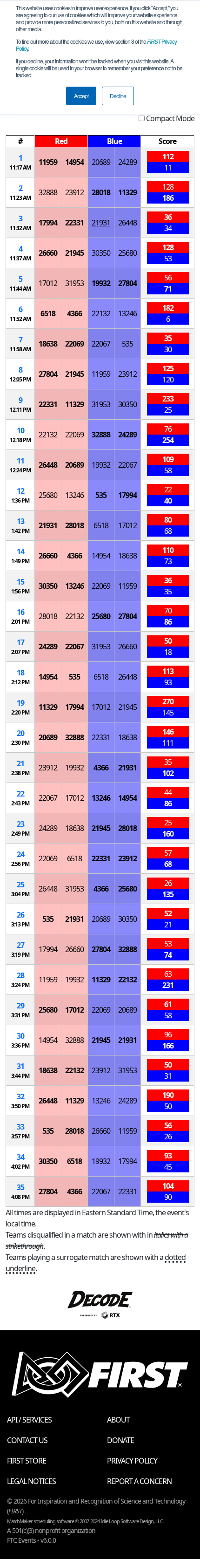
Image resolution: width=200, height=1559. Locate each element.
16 (20, 612)
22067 (101, 344)
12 (20, 491)
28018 (101, 192)
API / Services (29, 1420)
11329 (127, 192)
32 (20, 1096)
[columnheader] (20, 141)
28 (20, 975)
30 (20, 1036)
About (118, 1420)
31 (20, 1066)
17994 (48, 223)
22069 (74, 344)
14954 (74, 162)
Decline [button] (118, 96)
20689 (101, 162)
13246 (127, 313)
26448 (127, 223)
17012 (48, 283)
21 (20, 763)
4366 (74, 313)
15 (20, 582)
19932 (101, 283)
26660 (48, 253)
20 (20, 733)
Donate (120, 1440)
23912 (74, 192)
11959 (48, 162)
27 (20, 945)
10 (20, 430)
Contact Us (27, 1440)
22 (20, 794)
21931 (101, 223)
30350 (101, 253)
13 (20, 521)
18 (20, 672)
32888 (48, 192)
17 (20, 642)
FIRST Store (26, 1461)
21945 (74, 253)
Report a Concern (139, 1481)
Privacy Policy (132, 1461)
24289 (127, 162)
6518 (47, 313)
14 (20, 551)
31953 (74, 283)
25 (20, 884)
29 (20, 1006)
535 (127, 344)
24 (20, 854)
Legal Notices (31, 1481)
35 (20, 1187)
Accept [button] (81, 96)
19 (20, 703)
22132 (101, 313)
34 (20, 1157)
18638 (48, 344)
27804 (127, 283)
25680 (127, 253)
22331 (74, 223)
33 (20, 1127)
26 (20, 915)
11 (20, 461)
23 (20, 824)
